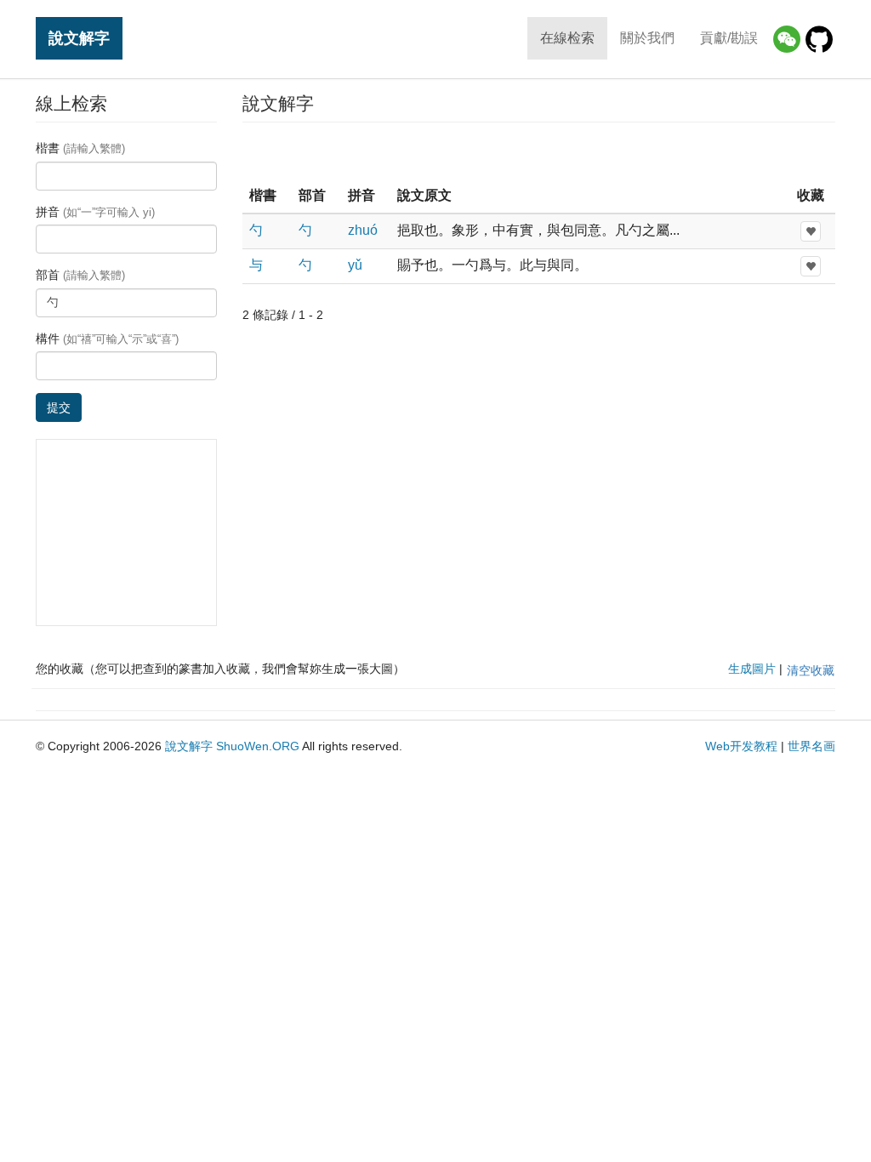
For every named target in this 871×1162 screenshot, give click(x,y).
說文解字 (79, 38)
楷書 (80, 148)
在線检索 (567, 38)
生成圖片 (752, 668)
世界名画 (811, 746)
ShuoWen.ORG (257, 746)
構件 (107, 338)
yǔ (355, 265)
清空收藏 (810, 670)
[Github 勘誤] (819, 39)
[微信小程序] (787, 39)
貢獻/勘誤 (729, 38)
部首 (80, 275)
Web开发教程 (741, 746)
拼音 (95, 212)
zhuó (363, 230)
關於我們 (647, 38)
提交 (59, 407)
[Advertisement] (538, 152)
